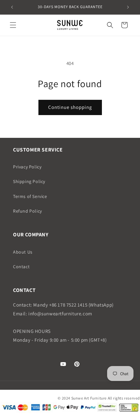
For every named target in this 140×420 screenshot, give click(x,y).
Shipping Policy (29, 181)
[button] (13, 25)
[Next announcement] (128, 7)
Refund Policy (27, 211)
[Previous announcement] (12, 7)
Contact (21, 266)
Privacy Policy (27, 167)
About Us (23, 252)
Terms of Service (30, 196)
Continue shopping (70, 107)
